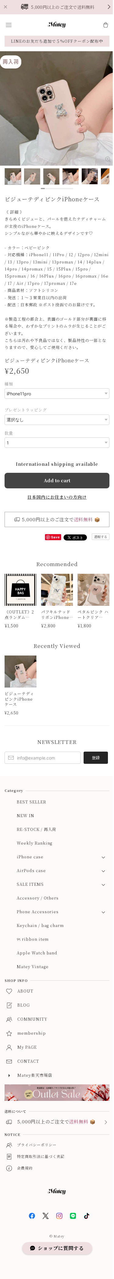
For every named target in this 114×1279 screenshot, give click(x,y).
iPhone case (30, 857)
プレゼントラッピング (26, 410)
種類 (9, 384)
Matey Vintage (32, 966)
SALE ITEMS (30, 884)
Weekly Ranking (34, 843)
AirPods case (31, 870)
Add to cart (57, 480)
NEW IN (25, 815)
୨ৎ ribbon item (33, 939)
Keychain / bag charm (40, 925)
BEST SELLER (31, 802)
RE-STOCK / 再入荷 (36, 829)
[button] (8, 25)
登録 (96, 757)
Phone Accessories (38, 911)
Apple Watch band (37, 953)
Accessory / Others (38, 898)
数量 (9, 433)
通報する (100, 536)
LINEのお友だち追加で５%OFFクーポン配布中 (57, 41)
